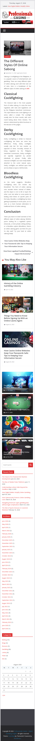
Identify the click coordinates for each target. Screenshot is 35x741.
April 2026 (5, 527)
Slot (3, 659)
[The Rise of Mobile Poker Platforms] (17, 404)
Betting (4, 640)
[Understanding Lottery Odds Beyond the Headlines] (17, 426)
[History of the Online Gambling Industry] (17, 265)
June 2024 (5, 562)
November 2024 (7, 553)
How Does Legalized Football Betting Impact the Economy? (17, 252)
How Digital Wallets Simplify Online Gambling (16, 453)
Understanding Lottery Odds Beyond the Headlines (17, 431)
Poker (4, 656)
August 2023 (6, 578)
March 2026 (6, 530)
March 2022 (6, 619)
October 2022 (6, 597)
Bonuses (5, 646)
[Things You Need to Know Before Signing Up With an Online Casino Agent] (17, 298)
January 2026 (6, 537)
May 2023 (5, 581)
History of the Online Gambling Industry (13, 284)
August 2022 (6, 603)
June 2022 (5, 610)
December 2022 (7, 591)
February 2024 (6, 568)
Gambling (7, 56)
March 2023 (6, 584)
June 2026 (5, 521)
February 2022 (6, 622)
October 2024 (6, 556)
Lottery (4, 652)
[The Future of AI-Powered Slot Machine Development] (17, 382)
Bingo (4, 643)
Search (30, 465)
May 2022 (5, 613)
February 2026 (6, 534)
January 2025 (6, 549)
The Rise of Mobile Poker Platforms (17, 410)
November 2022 (7, 594)
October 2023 (6, 575)
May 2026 (5, 524)
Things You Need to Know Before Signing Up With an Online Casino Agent (16, 318)
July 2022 (5, 606)
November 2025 (7, 543)
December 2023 (7, 572)
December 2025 (7, 540)
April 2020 (5, 628)
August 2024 (6, 559)
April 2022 (5, 616)
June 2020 (5, 625)
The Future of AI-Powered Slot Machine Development (15, 387)
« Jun (3, 695)
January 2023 (6, 587)
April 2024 (5, 565)
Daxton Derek (23, 73)
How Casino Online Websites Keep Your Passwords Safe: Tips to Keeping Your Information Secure (18, 243)
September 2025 (7, 546)
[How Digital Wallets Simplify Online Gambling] (17, 449)
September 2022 (7, 600)
